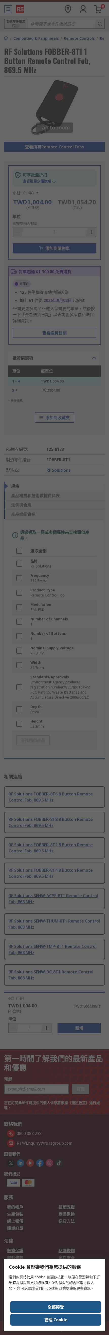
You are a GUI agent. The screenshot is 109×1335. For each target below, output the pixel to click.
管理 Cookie (55, 1320)
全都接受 (56, 1307)
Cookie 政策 (56, 1288)
